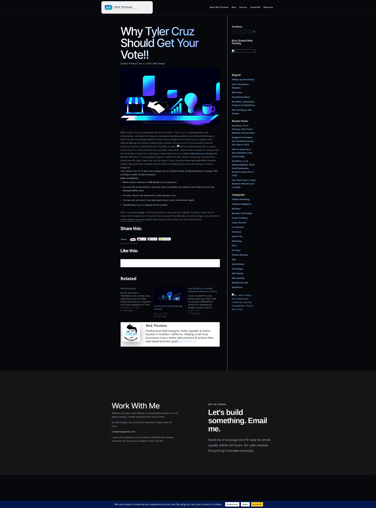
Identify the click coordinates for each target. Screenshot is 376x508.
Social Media (238, 264)
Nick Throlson (130, 63)
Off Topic (236, 250)
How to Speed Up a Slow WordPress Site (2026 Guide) (242, 153)
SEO (234, 259)
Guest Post (237, 236)
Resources (268, 7)
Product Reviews (240, 255)
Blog (234, 7)
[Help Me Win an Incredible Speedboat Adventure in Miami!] (205, 301)
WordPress (237, 287)
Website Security (240, 282)
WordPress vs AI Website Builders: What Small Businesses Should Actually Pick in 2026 (243, 168)
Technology (237, 269)
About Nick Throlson (219, 7)
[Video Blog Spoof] (137, 299)
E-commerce (238, 227)
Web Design (159, 63)
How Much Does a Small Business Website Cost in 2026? (243, 184)
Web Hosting (238, 278)
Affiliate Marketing (241, 199)
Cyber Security (239, 222)
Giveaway (236, 232)
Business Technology (242, 213)
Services (243, 7)
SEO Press (237, 92)
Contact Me (255, 7)
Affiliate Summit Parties (243, 79)
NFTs (234, 245)
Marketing (237, 241)
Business (236, 208)
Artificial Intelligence (241, 204)
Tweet (123, 238)
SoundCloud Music (241, 97)
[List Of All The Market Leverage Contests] (169, 296)
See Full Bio (186, 341)
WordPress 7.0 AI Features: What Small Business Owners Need (243, 129)
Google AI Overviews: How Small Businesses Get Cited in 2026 (243, 141)
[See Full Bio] (195, 341)
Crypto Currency (240, 218)
